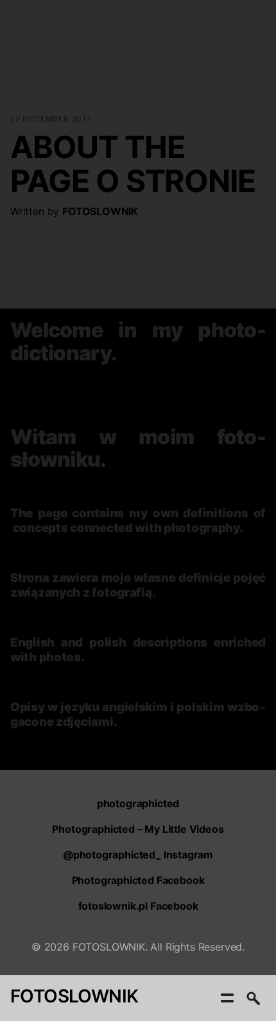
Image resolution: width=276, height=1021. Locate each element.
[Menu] (227, 998)
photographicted (138, 803)
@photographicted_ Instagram (138, 854)
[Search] (253, 998)
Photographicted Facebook (138, 880)
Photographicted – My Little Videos (137, 829)
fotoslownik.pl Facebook (138, 905)
